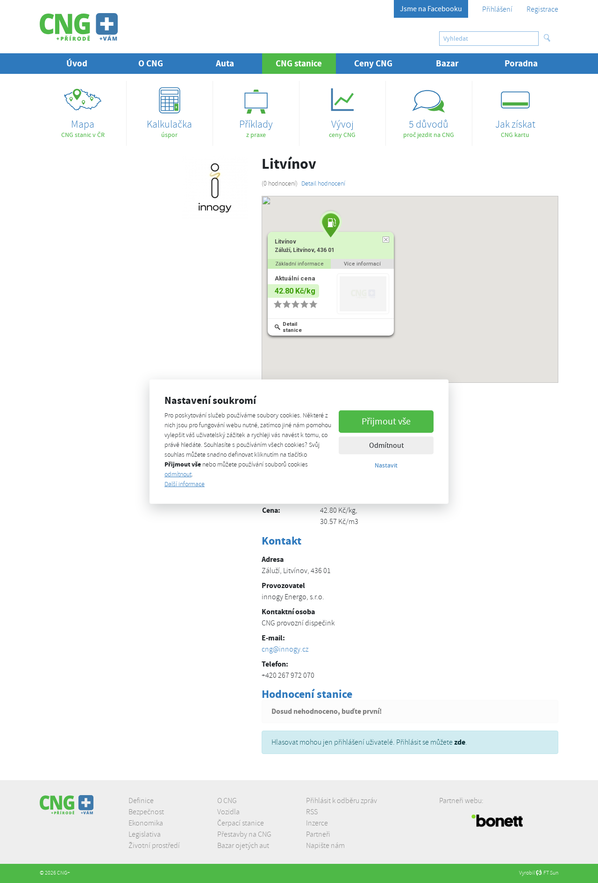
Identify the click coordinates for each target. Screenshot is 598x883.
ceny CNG (342, 128)
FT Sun (550, 872)
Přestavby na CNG (244, 834)
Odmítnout (386, 445)
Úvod (76, 63)
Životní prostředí (154, 845)
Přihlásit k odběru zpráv (341, 800)
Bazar (447, 63)
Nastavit (386, 465)
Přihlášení (497, 9)
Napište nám (325, 845)
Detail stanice (292, 327)
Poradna (521, 63)
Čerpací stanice (240, 823)
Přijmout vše (386, 421)
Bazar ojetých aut (243, 845)
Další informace (184, 484)
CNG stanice (306, 63)
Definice (141, 800)
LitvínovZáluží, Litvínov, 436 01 (305, 245)
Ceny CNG (373, 63)
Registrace (542, 9)
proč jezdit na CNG (428, 128)
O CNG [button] (150, 63)
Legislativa (144, 834)
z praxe (256, 128)
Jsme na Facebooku (431, 9)
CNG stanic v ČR (83, 128)
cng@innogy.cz (285, 649)
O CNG (227, 800)
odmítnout (178, 474)
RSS (312, 812)
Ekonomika (145, 823)
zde (459, 742)
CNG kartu (515, 128)
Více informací (362, 264)
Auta (225, 63)
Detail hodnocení (323, 183)
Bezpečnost (146, 812)
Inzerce (317, 823)
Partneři (318, 834)
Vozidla (228, 812)
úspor (169, 128)
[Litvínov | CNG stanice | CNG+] (79, 27)
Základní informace (299, 264)
